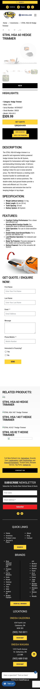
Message (8, 321)
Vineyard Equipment (11, 463)
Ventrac (8, 582)
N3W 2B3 (20, 628)
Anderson (8, 592)
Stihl (7, 589)
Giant (34, 571)
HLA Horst (34, 574)
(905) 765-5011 (20, 632)
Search (21, 2)
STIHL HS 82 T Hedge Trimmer (15, 434)
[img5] (5, 80)
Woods (34, 596)
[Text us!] (8, 684)
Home (8, 533)
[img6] (34, 73)
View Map (20, 638)
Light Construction (25, 460)
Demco (34, 568)
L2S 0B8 (20, 655)
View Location (20, 132)
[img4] (27, 72)
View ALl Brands (20, 604)
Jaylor (8, 584)
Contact (29, 538)
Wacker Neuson (34, 585)
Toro (7, 587)
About (29, 533)
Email (7, 309)
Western (34, 593)
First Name (8, 287)
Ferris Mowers (8, 574)
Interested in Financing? (13, 348)
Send (13, 362)
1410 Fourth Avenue (20, 649)
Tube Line (33, 581)
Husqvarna (8, 570)
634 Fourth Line (20, 623)
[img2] (13, 71)
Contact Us (27, 465)
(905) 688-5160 (20, 658)
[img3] (20, 71)
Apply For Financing (20, 135)
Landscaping (13, 460)
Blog (28, 536)
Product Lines (11, 538)
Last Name (8, 298)
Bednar (34, 564)
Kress (34, 577)
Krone (8, 580)
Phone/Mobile (10, 337)
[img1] (5, 73)
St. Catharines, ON (20, 652)
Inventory (9, 536)
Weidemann (35, 589)
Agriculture (25, 458)
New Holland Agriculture (8, 564)
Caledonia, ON (20, 625)
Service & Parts (9, 541)
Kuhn (8, 577)
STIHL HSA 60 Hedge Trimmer (15, 403)
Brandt (34, 566)
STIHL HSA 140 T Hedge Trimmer (16, 418)
